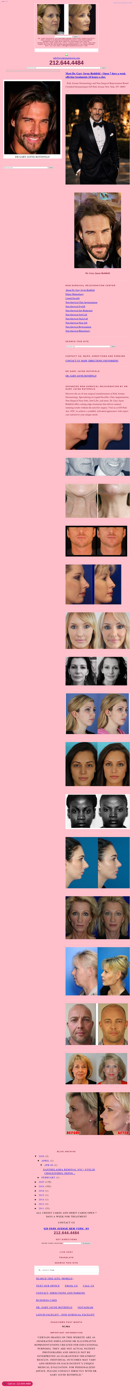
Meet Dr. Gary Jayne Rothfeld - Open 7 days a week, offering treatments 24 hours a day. (96, 75)
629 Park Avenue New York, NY (66, 1228)
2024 (42, 1186)
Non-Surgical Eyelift (75, 306)
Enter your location (52, 1243)
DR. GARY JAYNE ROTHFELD (81, 375)
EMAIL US (71, 1285)
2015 (42, 1195)
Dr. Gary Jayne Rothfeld (54, 1307)
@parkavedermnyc (71, 44)
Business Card (46, 1300)
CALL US (88, 1285)
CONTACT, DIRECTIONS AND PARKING (60, 1292)
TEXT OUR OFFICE (48, 1285)
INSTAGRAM (85, 1307)
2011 (42, 1208)
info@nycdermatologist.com (75, 46)
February (49, 1177)
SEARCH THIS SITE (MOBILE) (54, 1278)
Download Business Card (123, 2)
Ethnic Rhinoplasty (75, 294)
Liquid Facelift (73, 298)
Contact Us (66, 1222)
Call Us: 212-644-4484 (17, 1383)
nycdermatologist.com (71, 40)
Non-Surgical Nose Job (76, 322)
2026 (42, 1156)
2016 (42, 1190)
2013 (42, 1204)
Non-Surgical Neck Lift (77, 318)
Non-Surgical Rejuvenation (78, 326)
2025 (42, 1181)
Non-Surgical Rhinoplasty (78, 330)
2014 (42, 1199)
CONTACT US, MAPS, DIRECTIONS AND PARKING (92, 360)
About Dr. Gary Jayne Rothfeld (80, 290)
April (46, 1160)
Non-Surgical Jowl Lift (76, 314)
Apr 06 (49, 1165)
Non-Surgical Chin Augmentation (81, 302)
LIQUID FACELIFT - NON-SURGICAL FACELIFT (65, 1314)
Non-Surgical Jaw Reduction (79, 310)
